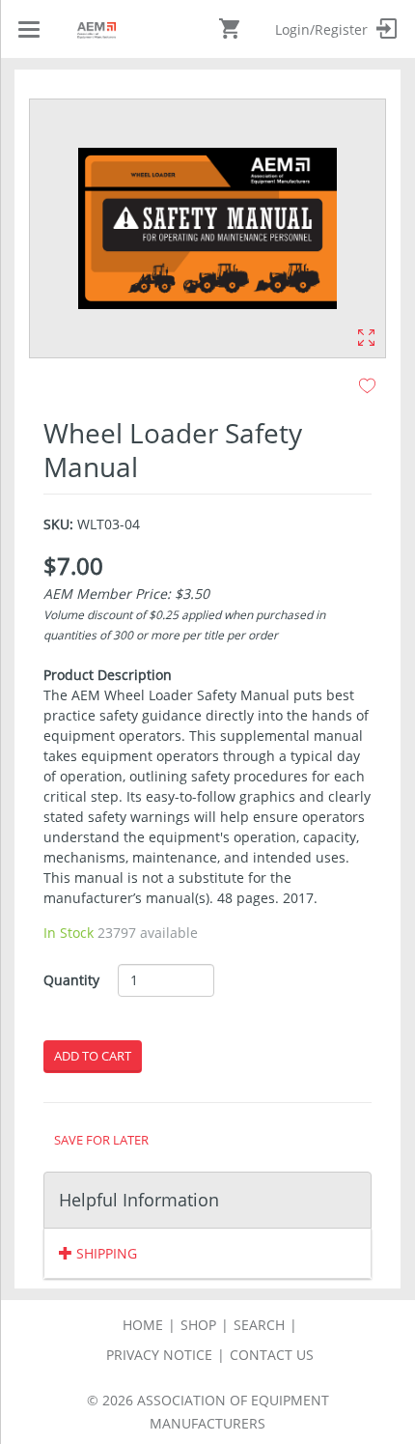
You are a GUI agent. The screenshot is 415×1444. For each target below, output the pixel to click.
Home (143, 1325)
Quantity (71, 980)
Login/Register (323, 29)
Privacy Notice (159, 1354)
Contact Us (272, 1354)
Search (259, 1325)
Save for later (101, 1139)
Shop (198, 1325)
